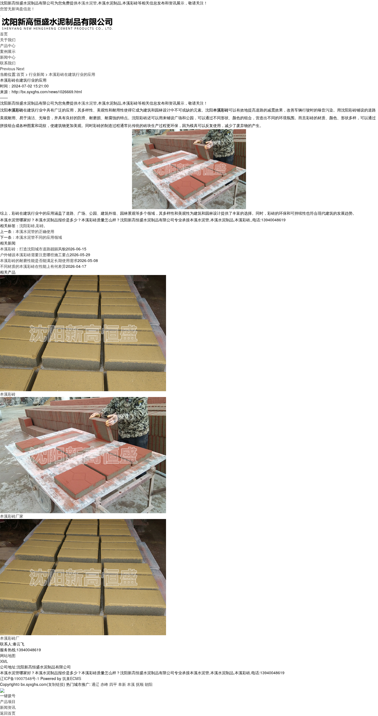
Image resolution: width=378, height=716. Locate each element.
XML (4, 661)
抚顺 (140, 684)
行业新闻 (36, 74)
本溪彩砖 (7, 394)
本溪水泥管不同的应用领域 (38, 237)
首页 (4, 34)
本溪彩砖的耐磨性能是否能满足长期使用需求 (38, 260)
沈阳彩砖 (27, 225)
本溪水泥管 (87, 3)
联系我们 (7, 63)
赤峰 (104, 684)
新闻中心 (7, 57)
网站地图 (7, 655)
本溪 (131, 684)
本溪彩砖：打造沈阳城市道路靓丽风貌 (33, 248)
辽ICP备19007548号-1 (19, 678)
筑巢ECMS (71, 678)
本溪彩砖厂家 (11, 516)
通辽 (95, 684)
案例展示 (7, 51)
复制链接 (56, 684)
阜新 (122, 684)
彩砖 (40, 225)
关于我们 (7, 39)
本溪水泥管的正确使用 (34, 231)
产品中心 (7, 45)
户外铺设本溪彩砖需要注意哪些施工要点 (35, 254)
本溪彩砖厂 (9, 638)
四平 (113, 684)
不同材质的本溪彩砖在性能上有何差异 (33, 266)
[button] (8, 68)
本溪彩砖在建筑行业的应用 (72, 74)
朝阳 (148, 684)
